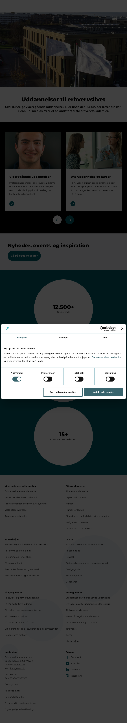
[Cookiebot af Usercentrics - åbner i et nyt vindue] (102, 328)
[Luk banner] (122, 329)
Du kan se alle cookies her (107, 357)
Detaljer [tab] (63, 337)
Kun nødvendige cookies (63, 392)
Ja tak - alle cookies (103, 392)
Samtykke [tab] (22, 337)
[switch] (48, 379)
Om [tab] (105, 337)
